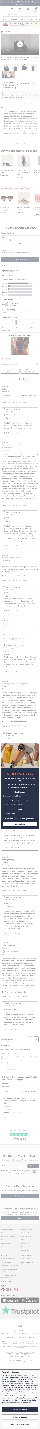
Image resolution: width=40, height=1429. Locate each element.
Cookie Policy (27, 1402)
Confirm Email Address (20, 801)
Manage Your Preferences (20, 1425)
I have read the (21, 819)
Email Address (20, 792)
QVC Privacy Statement (26, 819)
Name (20, 809)
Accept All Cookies (20, 1409)
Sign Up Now (20, 824)
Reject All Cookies (20, 1417)
